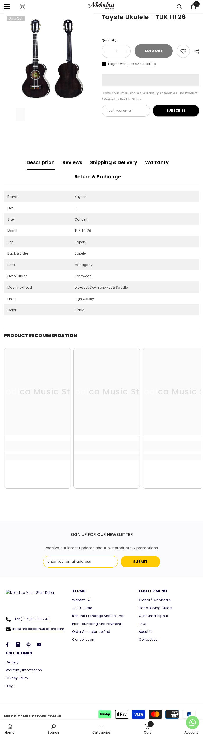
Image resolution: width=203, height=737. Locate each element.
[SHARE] (194, 51)
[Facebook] (7, 644)
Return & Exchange (98, 176)
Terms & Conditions (142, 64)
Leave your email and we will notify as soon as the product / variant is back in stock (150, 96)
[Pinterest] (29, 644)
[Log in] (22, 6)
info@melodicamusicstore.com (38, 628)
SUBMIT (140, 561)
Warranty (157, 162)
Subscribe (176, 110)
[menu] (7, 6)
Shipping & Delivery (113, 162)
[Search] (179, 7)
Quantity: (109, 40)
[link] (37, 446)
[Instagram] (18, 644)
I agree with (117, 63)
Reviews (72, 162)
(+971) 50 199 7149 (35, 619)
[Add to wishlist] (183, 51)
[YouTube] (39, 644)
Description (41, 162)
